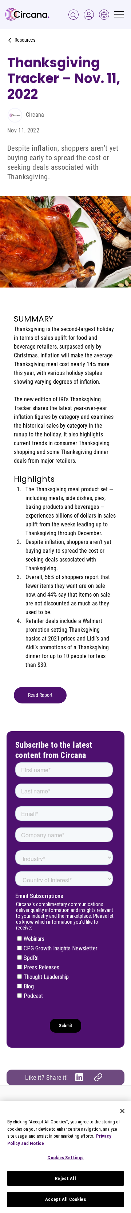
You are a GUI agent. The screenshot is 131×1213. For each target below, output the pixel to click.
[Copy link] (98, 1077)
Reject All (65, 1178)
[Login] (73, 15)
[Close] (122, 1111)
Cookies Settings (65, 1157)
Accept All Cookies (65, 1199)
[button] (89, 15)
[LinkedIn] (79, 1077)
